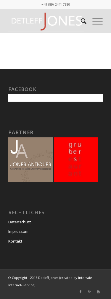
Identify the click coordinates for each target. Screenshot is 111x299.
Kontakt (15, 241)
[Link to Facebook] (80, 291)
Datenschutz (19, 222)
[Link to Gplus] (89, 291)
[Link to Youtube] (98, 291)
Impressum (18, 231)
